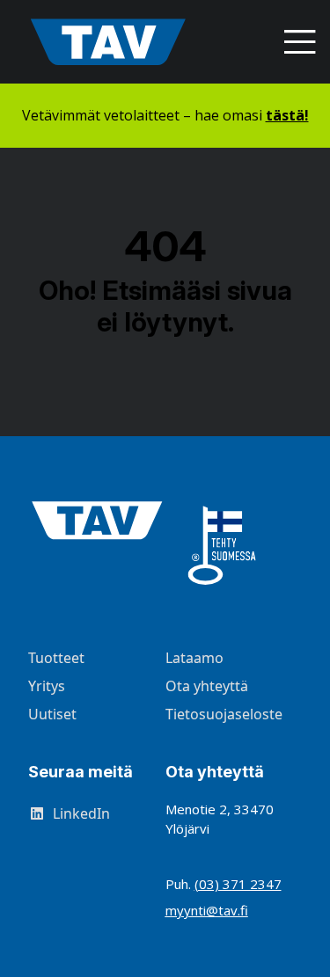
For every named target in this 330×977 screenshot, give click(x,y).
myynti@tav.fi (206, 910)
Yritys (46, 686)
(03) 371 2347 (238, 884)
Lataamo (194, 657)
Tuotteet (56, 657)
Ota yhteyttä (206, 686)
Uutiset (52, 714)
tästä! (287, 115)
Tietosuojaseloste (223, 714)
